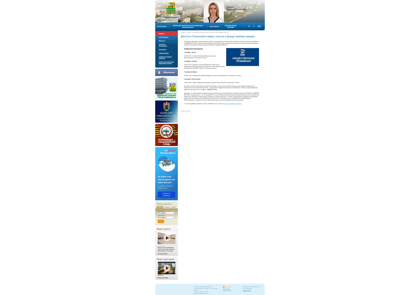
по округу (167, 207)
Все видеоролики (162, 253)
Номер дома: (161, 215)
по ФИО (173, 207)
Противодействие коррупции (230, 26)
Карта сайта (226, 288)
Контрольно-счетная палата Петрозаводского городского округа (188, 26)
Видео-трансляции (163, 277)
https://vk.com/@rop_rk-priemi (232, 104)
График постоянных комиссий (165, 57)
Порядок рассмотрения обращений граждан (166, 62)
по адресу (160, 207)
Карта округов (214, 26)
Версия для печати (186, 110)
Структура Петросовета (163, 45)
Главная (183, 32)
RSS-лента (228, 286)
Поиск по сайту (227, 290)
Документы (162, 49)
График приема (164, 53)
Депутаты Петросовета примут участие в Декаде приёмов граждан (210, 32)
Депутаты (162, 41)
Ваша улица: (161, 211)
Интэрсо (249, 288)
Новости (161, 33)
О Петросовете (162, 26)
